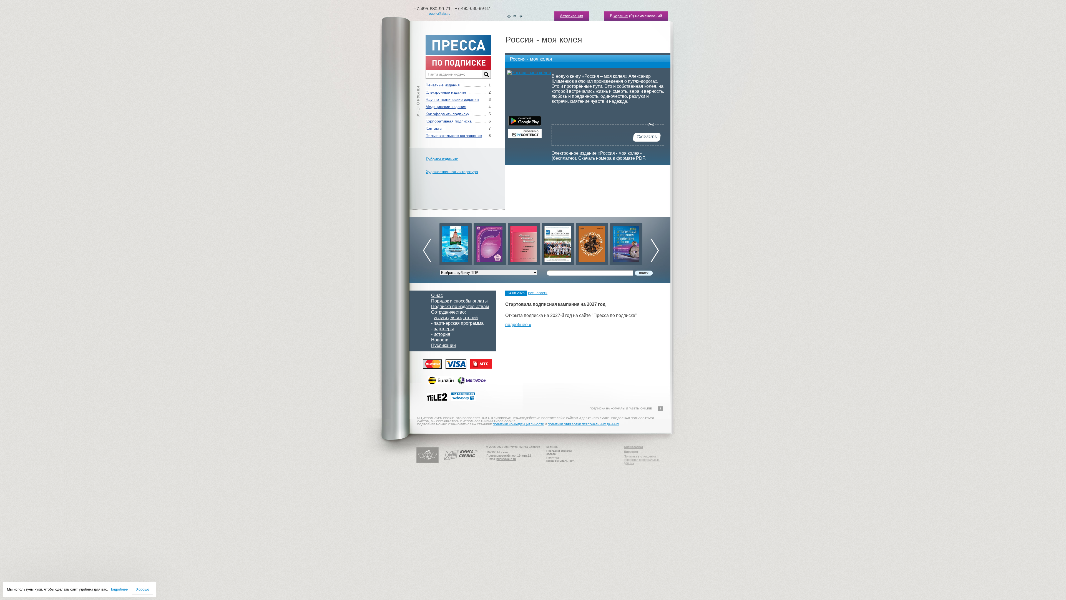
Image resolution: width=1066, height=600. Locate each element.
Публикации (443, 345)
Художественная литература (452, 171)
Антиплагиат (633, 447)
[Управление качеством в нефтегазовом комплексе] (455, 242)
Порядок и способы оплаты (459, 301)
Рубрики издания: (442, 159)
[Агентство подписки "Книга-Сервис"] (461, 461)
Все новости (537, 293)
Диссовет (631, 451)
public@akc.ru (440, 14)
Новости (440, 340)
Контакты (434, 128)
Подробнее (118, 589)
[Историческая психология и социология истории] (592, 242)
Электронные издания (446, 92)
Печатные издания (443, 85)
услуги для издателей (456, 317)
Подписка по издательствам (460, 306)
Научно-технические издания (452, 99)
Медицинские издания (446, 106)
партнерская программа (459, 323)
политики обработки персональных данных (583, 424)
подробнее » (518, 324)
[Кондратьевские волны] (626, 242)
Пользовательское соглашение (454, 135)
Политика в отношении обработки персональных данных (642, 460)
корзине (621, 16)
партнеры (444, 328)
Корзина (552, 446)
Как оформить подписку (447, 114)
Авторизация (571, 16)
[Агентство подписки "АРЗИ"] (427, 461)
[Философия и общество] (558, 242)
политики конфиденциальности (518, 424)
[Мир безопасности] (524, 242)
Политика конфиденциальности (560, 459)
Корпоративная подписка (449, 121)
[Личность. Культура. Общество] (490, 242)
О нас (437, 295)
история (442, 334)
